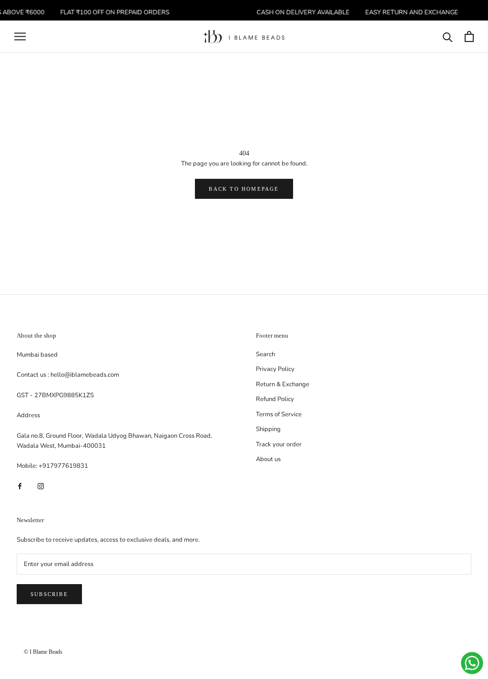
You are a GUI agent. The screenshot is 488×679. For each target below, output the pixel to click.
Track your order (279, 444)
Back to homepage (244, 189)
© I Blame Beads (43, 651)
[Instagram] (41, 486)
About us (268, 459)
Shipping (268, 429)
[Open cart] (469, 36)
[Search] (448, 36)
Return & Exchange (282, 384)
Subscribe (49, 594)
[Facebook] (20, 486)
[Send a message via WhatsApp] (472, 663)
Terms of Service (279, 414)
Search (265, 354)
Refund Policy (275, 399)
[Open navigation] (20, 36)
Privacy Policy (275, 369)
